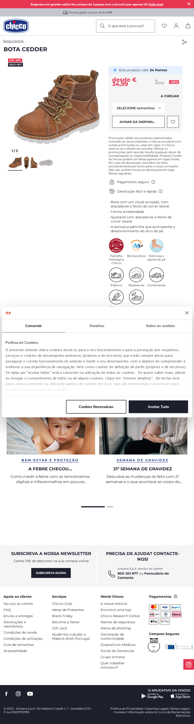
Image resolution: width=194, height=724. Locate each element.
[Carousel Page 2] (110, 506)
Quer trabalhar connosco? (113, 665)
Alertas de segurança (118, 622)
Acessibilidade (15, 651)
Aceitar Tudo (158, 406)
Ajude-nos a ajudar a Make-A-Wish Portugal (71, 636)
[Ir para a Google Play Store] (152, 696)
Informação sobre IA (142, 712)
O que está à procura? (126, 26)
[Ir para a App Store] (180, 696)
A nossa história (114, 604)
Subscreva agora (51, 573)
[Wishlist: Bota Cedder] (173, 122)
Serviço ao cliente (18, 604)
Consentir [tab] (33, 326)
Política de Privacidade (126, 708)
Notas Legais (180, 708)
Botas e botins (13, 41)
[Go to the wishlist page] (164, 26)
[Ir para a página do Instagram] (18, 694)
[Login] (176, 26)
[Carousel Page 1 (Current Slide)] (93, 506)
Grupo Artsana (113, 657)
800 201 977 (128, 573)
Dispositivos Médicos (118, 645)
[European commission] (178, 645)
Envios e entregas (18, 616)
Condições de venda (20, 632)
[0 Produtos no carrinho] (188, 27)
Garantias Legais (156, 708)
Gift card (59, 628)
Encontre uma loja (116, 610)
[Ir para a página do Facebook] (6, 694)
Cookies (119, 712)
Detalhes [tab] (97, 326)
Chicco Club (62, 604)
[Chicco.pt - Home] (16, 26)
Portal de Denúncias (117, 651)
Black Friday (62, 616)
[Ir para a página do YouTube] (30, 694)
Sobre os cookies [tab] (160, 326)
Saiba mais (156, 4)
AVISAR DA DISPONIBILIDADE (142, 122)
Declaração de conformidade (112, 636)
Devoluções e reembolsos (15, 624)
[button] (56, 107)
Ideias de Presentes (68, 610)
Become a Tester (66, 622)
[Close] (189, 4)
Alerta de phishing (116, 628)
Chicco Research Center (120, 616)
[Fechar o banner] (187, 313)
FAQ (7, 610)
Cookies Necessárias (96, 406)
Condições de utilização (23, 638)
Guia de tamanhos (19, 645)
